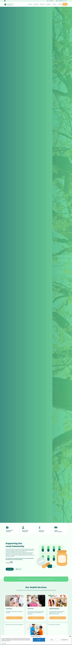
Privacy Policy (4, 643)
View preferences (64, 639)
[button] (70, 636)
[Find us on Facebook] (4, 1)
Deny (52, 639)
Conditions (48, 4)
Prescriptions (36, 4)
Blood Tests (42, 4)
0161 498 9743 (51, 0)
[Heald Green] (9, 4)
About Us (30, 4)
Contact (59, 4)
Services (54, 4)
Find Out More (14, 617)
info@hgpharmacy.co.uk (62, 0)
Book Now (65, 4)
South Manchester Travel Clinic (12, 272)
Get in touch (9, 569)
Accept (39, 639)
